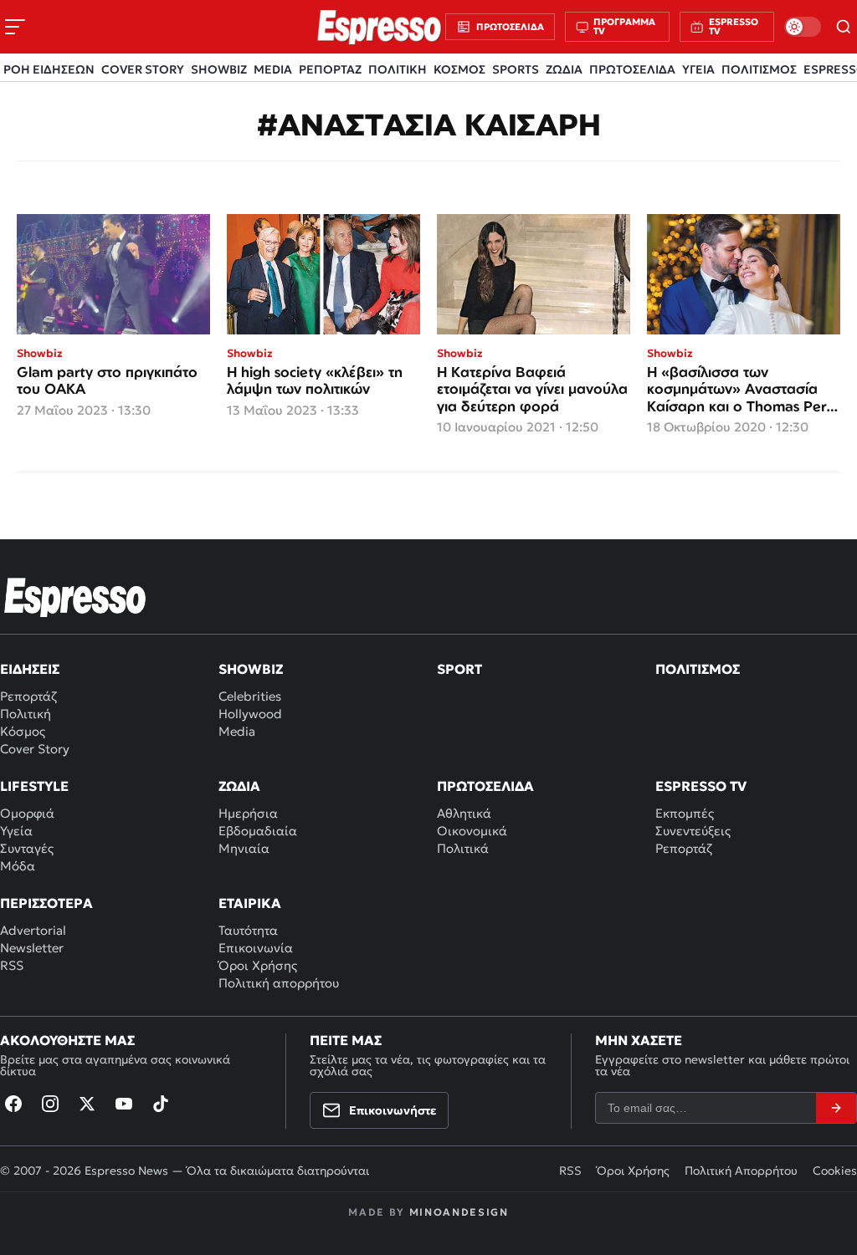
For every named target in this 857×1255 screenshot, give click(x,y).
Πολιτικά (463, 848)
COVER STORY (142, 69)
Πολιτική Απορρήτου (741, 1170)
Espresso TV (701, 786)
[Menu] (15, 27)
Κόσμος (22, 731)
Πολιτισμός (697, 669)
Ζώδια (239, 786)
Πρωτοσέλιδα (485, 786)
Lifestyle (34, 786)
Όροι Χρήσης (257, 965)
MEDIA (273, 69)
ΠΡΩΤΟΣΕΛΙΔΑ (632, 69)
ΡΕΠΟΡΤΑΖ (330, 69)
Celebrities (249, 696)
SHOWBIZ (219, 69)
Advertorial (33, 930)
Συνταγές (27, 848)
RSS (11, 965)
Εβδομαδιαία (257, 831)
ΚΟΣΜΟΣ (459, 69)
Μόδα (17, 866)
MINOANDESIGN (459, 1212)
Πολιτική (25, 714)
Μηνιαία (243, 848)
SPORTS (515, 69)
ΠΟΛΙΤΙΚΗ (397, 69)
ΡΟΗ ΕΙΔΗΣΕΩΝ (49, 69)
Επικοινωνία (255, 948)
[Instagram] (50, 1103)
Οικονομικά (472, 831)
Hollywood (250, 714)
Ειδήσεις (29, 669)
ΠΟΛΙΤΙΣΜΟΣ (759, 69)
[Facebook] (13, 1103)
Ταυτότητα (248, 930)
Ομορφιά (27, 813)
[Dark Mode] (802, 27)
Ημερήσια (248, 813)
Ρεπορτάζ (28, 696)
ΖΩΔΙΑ (564, 69)
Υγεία (16, 831)
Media (236, 731)
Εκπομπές (684, 813)
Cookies (835, 1170)
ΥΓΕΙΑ (698, 69)
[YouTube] (123, 1103)
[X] (87, 1103)
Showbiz (250, 669)
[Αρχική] (75, 597)
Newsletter (32, 948)
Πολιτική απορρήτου (278, 983)
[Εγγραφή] (836, 1108)
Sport (459, 669)
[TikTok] (160, 1103)
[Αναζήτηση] (844, 27)
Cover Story (34, 749)
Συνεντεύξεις (693, 831)
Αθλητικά (464, 813)
